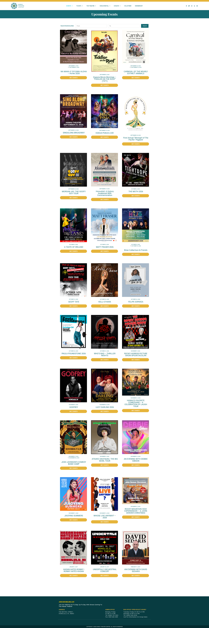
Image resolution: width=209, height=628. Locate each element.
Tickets (78, 6)
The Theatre (90, 6)
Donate (116, 6)
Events (68, 6)
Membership (139, 6)
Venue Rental (104, 6)
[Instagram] (192, 6)
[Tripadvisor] (197, 6)
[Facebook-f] (186, 6)
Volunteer (127, 6)
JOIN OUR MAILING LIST (66, 602)
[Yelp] (194, 6)
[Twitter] (189, 6)
